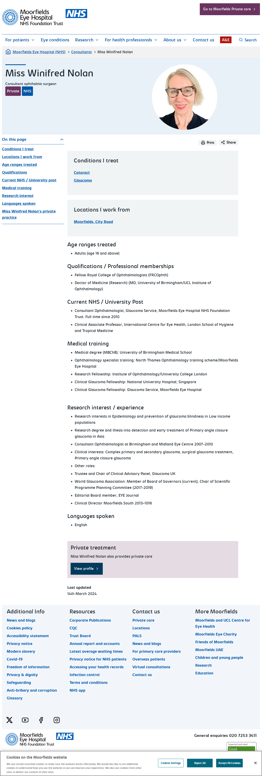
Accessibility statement (28, 636)
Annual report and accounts (95, 643)
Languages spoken (18, 203)
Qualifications (14, 172)
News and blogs (21, 620)
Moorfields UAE (209, 650)
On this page (14, 139)
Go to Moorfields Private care (227, 9)
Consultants (81, 52)
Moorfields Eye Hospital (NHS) (39, 52)
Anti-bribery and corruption (32, 690)
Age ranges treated (19, 164)
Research (84, 40)
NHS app (77, 690)
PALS (137, 636)
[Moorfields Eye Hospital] (44, 24)
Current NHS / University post (29, 180)
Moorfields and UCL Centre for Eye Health (222, 620)
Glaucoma (83, 180)
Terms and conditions (89, 682)
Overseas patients (148, 659)
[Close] (255, 762)
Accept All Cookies (229, 763)
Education (204, 673)
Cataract (82, 172)
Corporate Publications (90, 620)
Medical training (17, 188)
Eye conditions (55, 40)
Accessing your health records (97, 667)
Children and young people (219, 657)
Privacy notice (19, 643)
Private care (143, 620)
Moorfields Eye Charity (216, 634)
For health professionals (128, 40)
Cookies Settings (171, 763)
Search (251, 40)
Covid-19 (15, 659)
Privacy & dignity (22, 675)
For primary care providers (156, 651)
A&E (226, 39)
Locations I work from (22, 157)
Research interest (18, 196)
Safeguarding (19, 682)
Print (210, 142)
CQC (73, 628)
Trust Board (80, 636)
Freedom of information (28, 667)
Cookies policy (20, 628)
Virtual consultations (151, 667)
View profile (84, 568)
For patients (17, 40)
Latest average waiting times (96, 651)
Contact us (203, 40)
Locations (141, 628)
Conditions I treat (18, 149)
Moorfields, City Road (93, 222)
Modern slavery (21, 651)
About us (172, 40)
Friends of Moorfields (214, 642)
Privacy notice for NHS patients (98, 659)
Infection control (84, 675)
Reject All (200, 763)
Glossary (15, 698)
